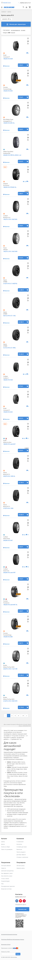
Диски (3, 844)
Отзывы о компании (22, 857)
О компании (20, 841)
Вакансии (19, 849)
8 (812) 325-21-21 (25, 3)
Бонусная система (6, 889)
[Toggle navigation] (1, 7)
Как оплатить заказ (6, 876)
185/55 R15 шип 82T (9, 444)
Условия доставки (22, 847)
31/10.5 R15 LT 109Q (9, 347)
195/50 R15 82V (8, 412)
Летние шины (20, 865)
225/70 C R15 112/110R (10, 669)
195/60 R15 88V (8, 636)
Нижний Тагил (7, 2)
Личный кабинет (6, 865)
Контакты (19, 844)
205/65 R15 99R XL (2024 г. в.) (12, 155)
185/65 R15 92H (8, 380)
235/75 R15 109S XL (9, 476)
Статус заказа (5, 878)
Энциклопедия (5, 881)
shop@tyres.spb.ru (20, 904)
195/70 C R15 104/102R (10, 251)
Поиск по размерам (6, 849)
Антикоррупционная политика (9, 934)
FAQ (2, 883)
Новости (3, 868)
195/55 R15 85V (8, 91)
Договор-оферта (21, 854)
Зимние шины (21, 868)
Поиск (18, 954)
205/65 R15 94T (8, 540)
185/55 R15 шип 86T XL (10, 604)
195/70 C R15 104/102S (10, 219)
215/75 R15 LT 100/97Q (10, 283)
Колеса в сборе (5, 847)
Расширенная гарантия (8, 886)
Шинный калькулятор (7, 871)
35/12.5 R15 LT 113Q (9, 315)
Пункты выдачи (21, 852)
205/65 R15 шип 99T (9, 572)
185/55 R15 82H (8, 58)
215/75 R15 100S (8, 508)
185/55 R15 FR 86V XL (9, 187)
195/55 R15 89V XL (9, 123)
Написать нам (22, 909)
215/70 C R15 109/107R (10, 701)
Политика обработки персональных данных (12, 939)
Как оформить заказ (7, 873)
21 (23, 715)
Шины (3, 841)
